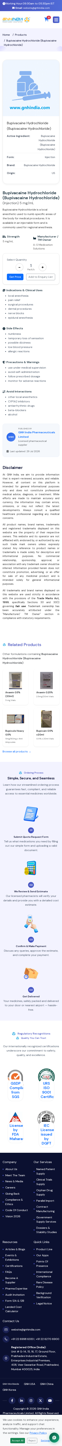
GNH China (46, 1384)
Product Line (44, 1249)
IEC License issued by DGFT (47, 1134)
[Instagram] (31, 1400)
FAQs (8, 1272)
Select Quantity (17, 260)
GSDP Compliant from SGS (19, 1090)
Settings (45, 1440)
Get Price (15, 277)
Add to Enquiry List (40, 277)
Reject (32, 1440)
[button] (56, 19)
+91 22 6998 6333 (22, 1339)
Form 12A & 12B (14, 1301)
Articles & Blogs (15, 1249)
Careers (10, 1187)
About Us (11, 1169)
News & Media (14, 1181)
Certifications (14, 1266)
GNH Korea (9, 1390)
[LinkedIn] (21, 1400)
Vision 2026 (12, 1216)
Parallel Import (45, 1201)
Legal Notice (44, 1303)
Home (6, 35)
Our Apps (42, 1255)
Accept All (17, 1440)
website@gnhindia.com (33, 7)
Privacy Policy (38, 1433)
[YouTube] (49, 1400)
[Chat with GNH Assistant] (54, 1438)
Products (21, 35)
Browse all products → (17, 751)
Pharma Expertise (16, 1288)
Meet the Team (15, 1175)
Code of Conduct (16, 1210)
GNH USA (29, 1384)
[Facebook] (12, 1400)
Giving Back (12, 1193)
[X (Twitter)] (40, 1400)
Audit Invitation (15, 1295)
